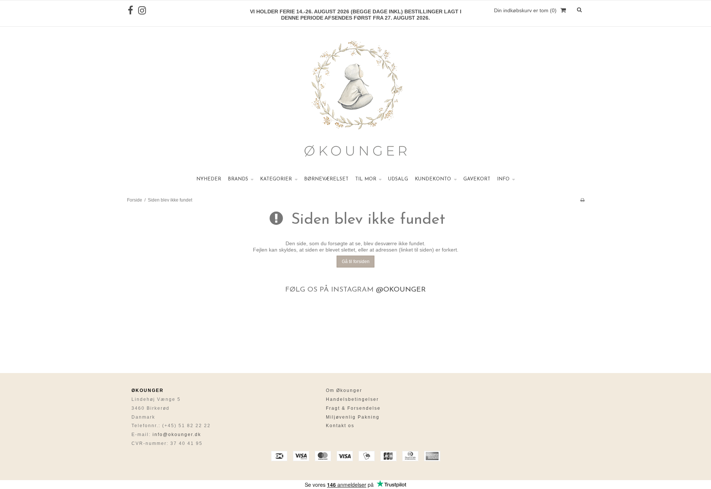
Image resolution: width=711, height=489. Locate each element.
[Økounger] (355, 100)
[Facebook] (130, 10)
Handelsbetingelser (352, 399)
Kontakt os (340, 425)
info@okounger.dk (177, 434)
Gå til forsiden (356, 261)
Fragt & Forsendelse (353, 408)
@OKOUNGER (401, 289)
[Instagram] (142, 10)
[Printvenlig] (582, 200)
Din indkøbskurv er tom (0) (525, 10)
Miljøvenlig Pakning (353, 417)
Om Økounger (344, 390)
